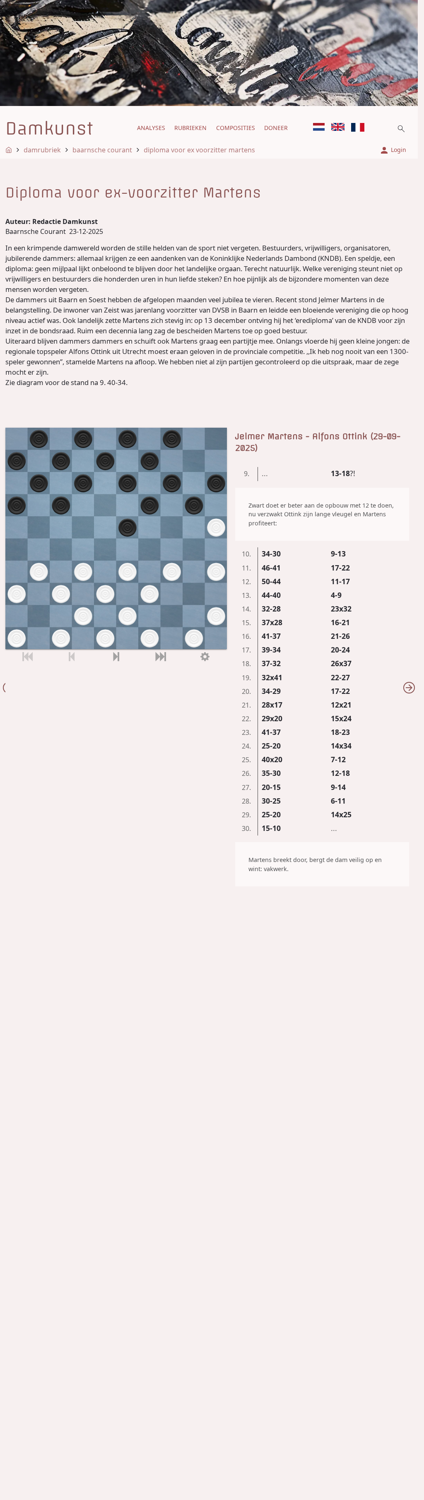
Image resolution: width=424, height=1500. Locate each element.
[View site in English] (337, 127)
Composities (235, 128)
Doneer (276, 128)
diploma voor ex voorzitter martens (199, 150)
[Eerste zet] (27, 657)
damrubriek (42, 150)
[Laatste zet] (160, 657)
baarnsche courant (102, 150)
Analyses (151, 128)
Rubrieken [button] (190, 128)
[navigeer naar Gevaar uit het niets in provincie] (409, 688)
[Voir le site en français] (357, 127)
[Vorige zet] (72, 657)
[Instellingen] (205, 657)
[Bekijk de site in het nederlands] (319, 127)
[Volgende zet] (116, 657)
